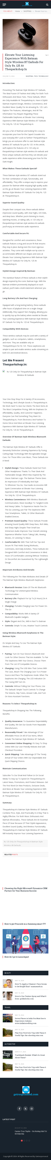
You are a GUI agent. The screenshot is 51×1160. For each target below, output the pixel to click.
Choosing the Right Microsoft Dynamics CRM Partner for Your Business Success (25, 889)
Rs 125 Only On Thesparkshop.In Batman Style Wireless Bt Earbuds (23, 843)
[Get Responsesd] (27, 4)
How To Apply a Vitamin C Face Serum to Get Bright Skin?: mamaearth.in (31, 985)
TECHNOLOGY (43, 76)
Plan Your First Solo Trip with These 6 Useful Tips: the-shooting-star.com (30, 1034)
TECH (36, 76)
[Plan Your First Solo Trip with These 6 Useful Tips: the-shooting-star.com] (8, 1032)
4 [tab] (29, 1140)
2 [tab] (24, 1140)
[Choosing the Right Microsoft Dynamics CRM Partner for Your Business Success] (25, 873)
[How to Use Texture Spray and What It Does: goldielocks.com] (8, 996)
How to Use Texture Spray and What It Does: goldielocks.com (30, 997)
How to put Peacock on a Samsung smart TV (25, 924)
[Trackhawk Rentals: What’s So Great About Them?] (8, 1054)
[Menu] (4, 5)
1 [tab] (22, 1140)
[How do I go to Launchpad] (25, 941)
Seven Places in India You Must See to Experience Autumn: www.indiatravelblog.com (30, 1020)
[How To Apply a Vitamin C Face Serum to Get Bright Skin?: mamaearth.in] (8, 983)
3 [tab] (27, 1140)
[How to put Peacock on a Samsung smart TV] (25, 908)
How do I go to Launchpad (16, 957)
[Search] (47, 5)
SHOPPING (29, 76)
